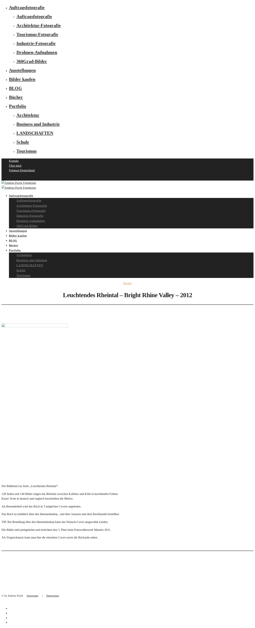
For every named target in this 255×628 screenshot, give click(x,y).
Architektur (27, 115)
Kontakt (13, 160)
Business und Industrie (38, 124)
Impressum (32, 595)
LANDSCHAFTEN (34, 133)
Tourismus (26, 151)
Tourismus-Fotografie (37, 34)
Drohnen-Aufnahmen (36, 52)
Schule (22, 142)
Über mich (15, 165)
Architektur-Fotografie (38, 25)
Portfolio (17, 106)
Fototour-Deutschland (22, 170)
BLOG (15, 88)
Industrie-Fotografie (36, 43)
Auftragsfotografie (27, 7)
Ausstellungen (22, 70)
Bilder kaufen (22, 79)
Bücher (16, 97)
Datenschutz (52, 595)
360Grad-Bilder (31, 61)
